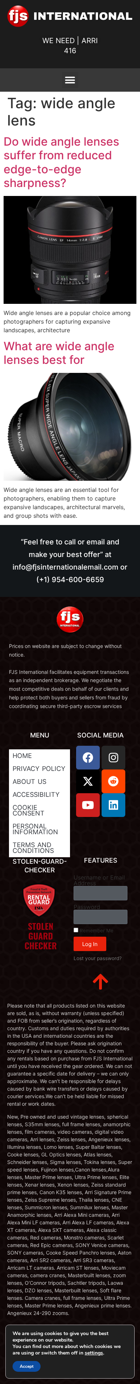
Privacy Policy (39, 768)
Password (87, 907)
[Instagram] (113, 757)
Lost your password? (98, 958)
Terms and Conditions (33, 847)
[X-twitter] (88, 781)
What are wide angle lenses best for (59, 353)
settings (94, 1353)
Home (22, 755)
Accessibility (36, 794)
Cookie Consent (29, 810)
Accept (26, 1366)
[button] (70, 80)
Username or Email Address (99, 880)
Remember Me (95, 930)
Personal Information (35, 829)
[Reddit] (113, 781)
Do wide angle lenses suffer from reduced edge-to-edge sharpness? (61, 162)
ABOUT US (29, 781)
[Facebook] (88, 757)
